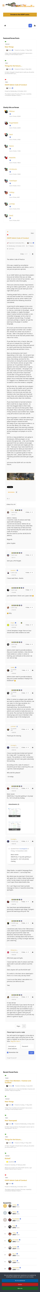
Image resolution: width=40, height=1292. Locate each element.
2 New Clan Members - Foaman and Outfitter (18, 1082)
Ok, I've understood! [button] (20, 1280)
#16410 (14, 610)
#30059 (14, 732)
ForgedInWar (14, 510)
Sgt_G (14, 1253)
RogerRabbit (13, 123)
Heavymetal (15, 1267)
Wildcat (12, 111)
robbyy (11, 192)
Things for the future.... (13, 66)
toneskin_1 (13, 570)
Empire (12, 623)
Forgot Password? (12, 1058)
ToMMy (13, 667)
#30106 (14, 904)
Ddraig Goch (14, 950)
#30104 (14, 791)
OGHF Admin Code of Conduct (16, 85)
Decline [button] (20, 1284)
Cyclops (14, 1246)
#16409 (14, 592)
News (6, 63)
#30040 (14, 673)
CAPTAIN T (13, 726)
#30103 (14, 750)
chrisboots (13, 169)
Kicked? (8, 1158)
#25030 (14, 647)
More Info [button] (20, 1288)
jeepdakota (11, 1161)
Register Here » (15, 1041)
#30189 (14, 954)
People (6, 1078)
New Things (9, 47)
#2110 (13, 514)
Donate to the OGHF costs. (20, 14)
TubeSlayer (13, 181)
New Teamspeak (11, 1120)
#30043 (14, 696)
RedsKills (12, 158)
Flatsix (10, 50)
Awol (11, 134)
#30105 (14, 843)
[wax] (11, 215)
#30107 (14, 925)
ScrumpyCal (14, 745)
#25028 (14, 627)
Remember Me (13, 1052)
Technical (7, 44)
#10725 (14, 575)
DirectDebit (15, 1239)
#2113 (13, 557)
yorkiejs (12, 204)
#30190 (14, 999)
